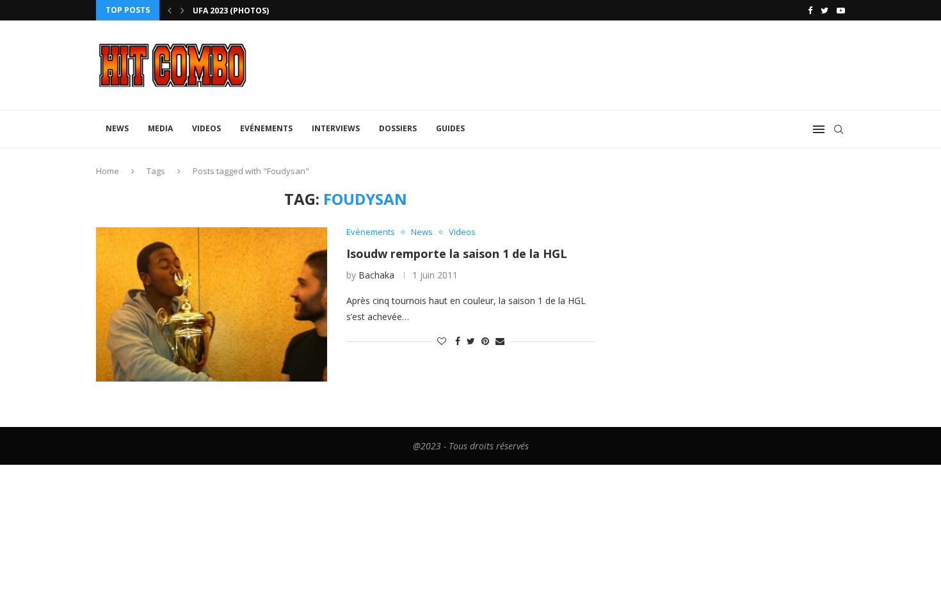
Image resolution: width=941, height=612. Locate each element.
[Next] (182, 10)
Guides (450, 128)
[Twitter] (824, 10)
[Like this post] (441, 341)
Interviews (336, 128)
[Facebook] (810, 10)
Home (107, 171)
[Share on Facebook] (457, 341)
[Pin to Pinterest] (485, 341)
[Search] (838, 129)
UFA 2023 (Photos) (231, 10)
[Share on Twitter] (471, 341)
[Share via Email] (499, 341)
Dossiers (398, 128)
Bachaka (376, 275)
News (117, 128)
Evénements (266, 128)
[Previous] (170, 10)
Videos (206, 128)
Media (160, 128)
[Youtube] (841, 10)
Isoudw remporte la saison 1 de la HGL (456, 253)
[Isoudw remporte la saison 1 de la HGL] (211, 304)
